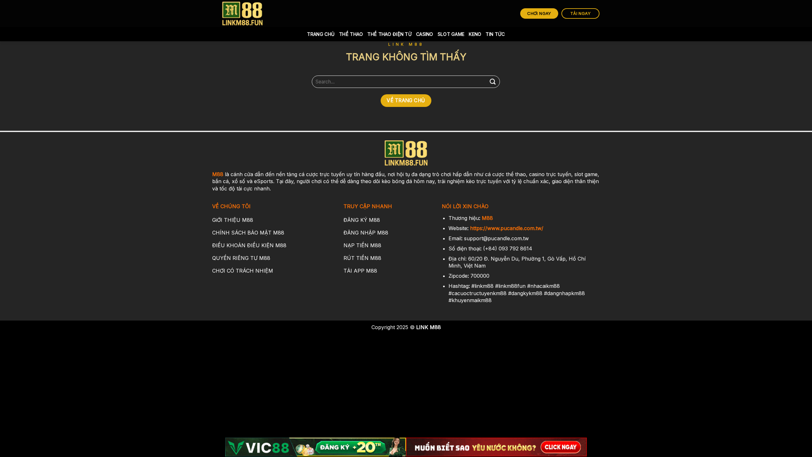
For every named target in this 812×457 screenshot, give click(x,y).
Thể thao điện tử (389, 34)
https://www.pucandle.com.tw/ (506, 228)
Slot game (451, 34)
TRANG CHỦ (321, 34)
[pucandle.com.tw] (243, 13)
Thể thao (351, 34)
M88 (217, 174)
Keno (475, 34)
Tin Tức (495, 34)
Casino (424, 34)
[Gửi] (492, 82)
